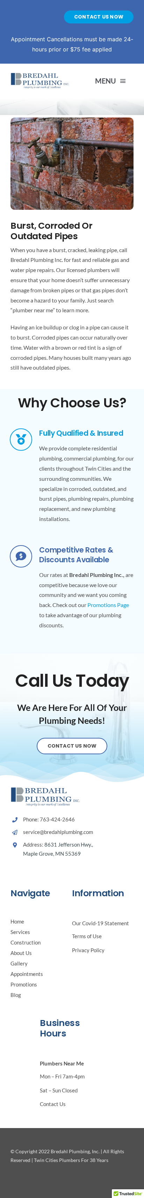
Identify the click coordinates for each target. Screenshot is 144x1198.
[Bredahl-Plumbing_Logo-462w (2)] (40, 75)
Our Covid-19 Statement (100, 923)
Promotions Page (108, 604)
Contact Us (53, 1104)
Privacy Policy (88, 950)
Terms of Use (87, 936)
